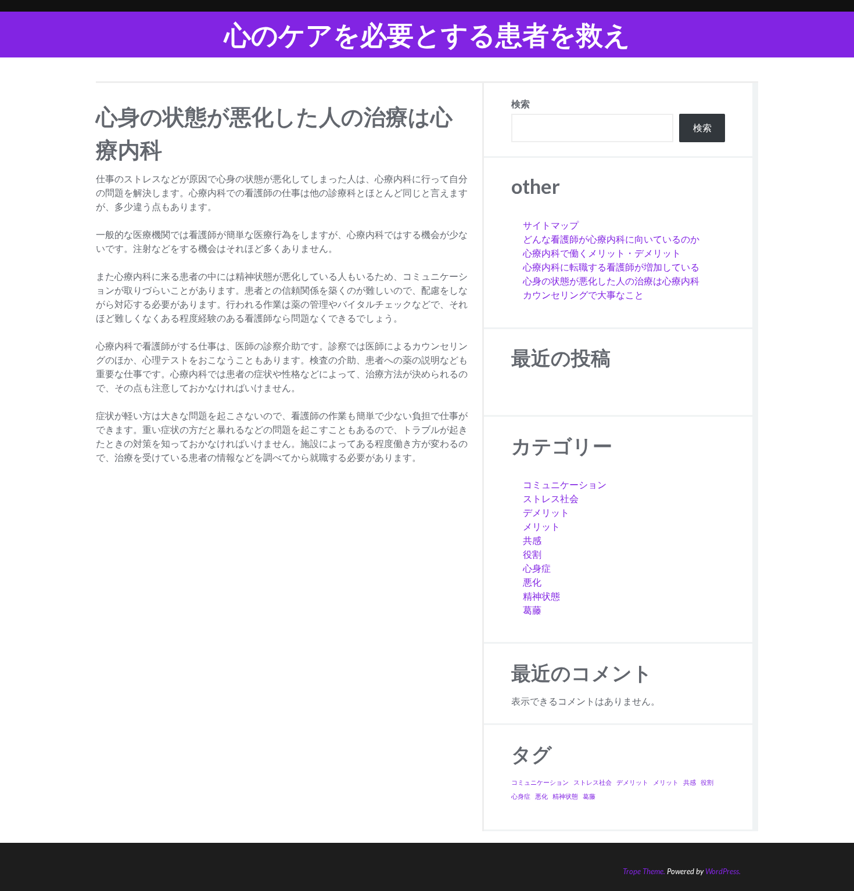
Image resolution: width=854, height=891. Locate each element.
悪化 (532, 581)
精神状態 (541, 595)
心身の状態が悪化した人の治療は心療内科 (611, 280)
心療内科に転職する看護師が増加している (611, 266)
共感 (532, 540)
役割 (532, 554)
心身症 (537, 567)
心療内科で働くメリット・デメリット (602, 252)
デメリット (546, 512)
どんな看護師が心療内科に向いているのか (611, 238)
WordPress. (723, 871)
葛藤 (532, 609)
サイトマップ (551, 224)
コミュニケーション (565, 484)
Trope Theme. (644, 871)
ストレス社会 (551, 498)
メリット (541, 526)
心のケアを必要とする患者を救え (427, 34)
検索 (520, 103)
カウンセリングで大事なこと (583, 294)
